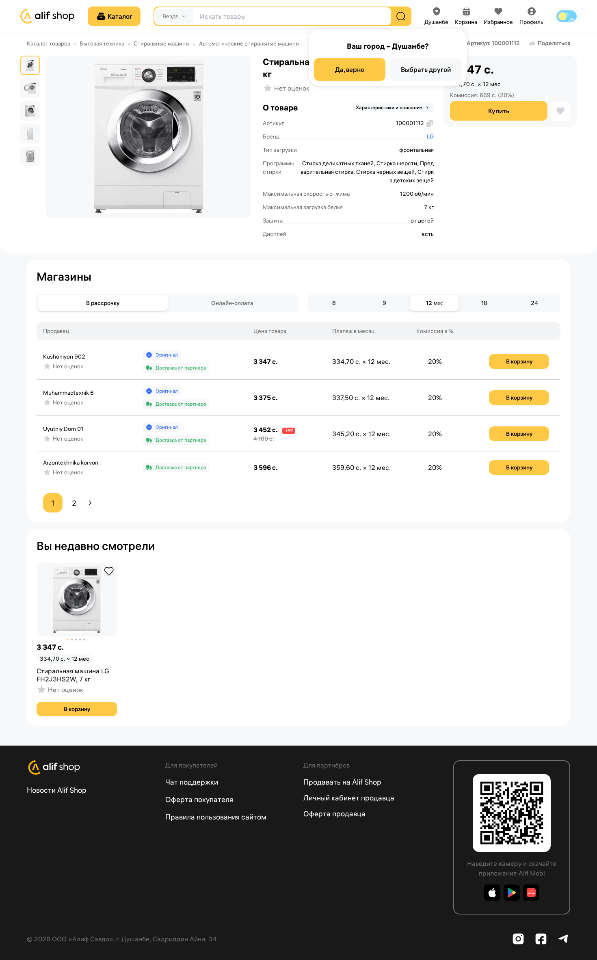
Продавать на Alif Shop (342, 782)
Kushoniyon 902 (64, 356)
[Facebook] (540, 938)
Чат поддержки (191, 782)
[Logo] (91, 767)
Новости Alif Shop (57, 790)
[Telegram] (563, 938)
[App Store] (492, 892)
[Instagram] (518, 938)
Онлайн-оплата (232, 303)
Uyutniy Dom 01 (63, 428)
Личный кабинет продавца (348, 797)
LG (430, 136)
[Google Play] (512, 892)
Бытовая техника (102, 43)
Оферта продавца (334, 813)
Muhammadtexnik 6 (68, 392)
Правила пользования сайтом (215, 817)
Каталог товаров (48, 43)
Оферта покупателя (199, 799)
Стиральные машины (162, 43)
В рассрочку (102, 303)
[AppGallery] (531, 892)
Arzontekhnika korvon (70, 462)
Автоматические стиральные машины (249, 43)
